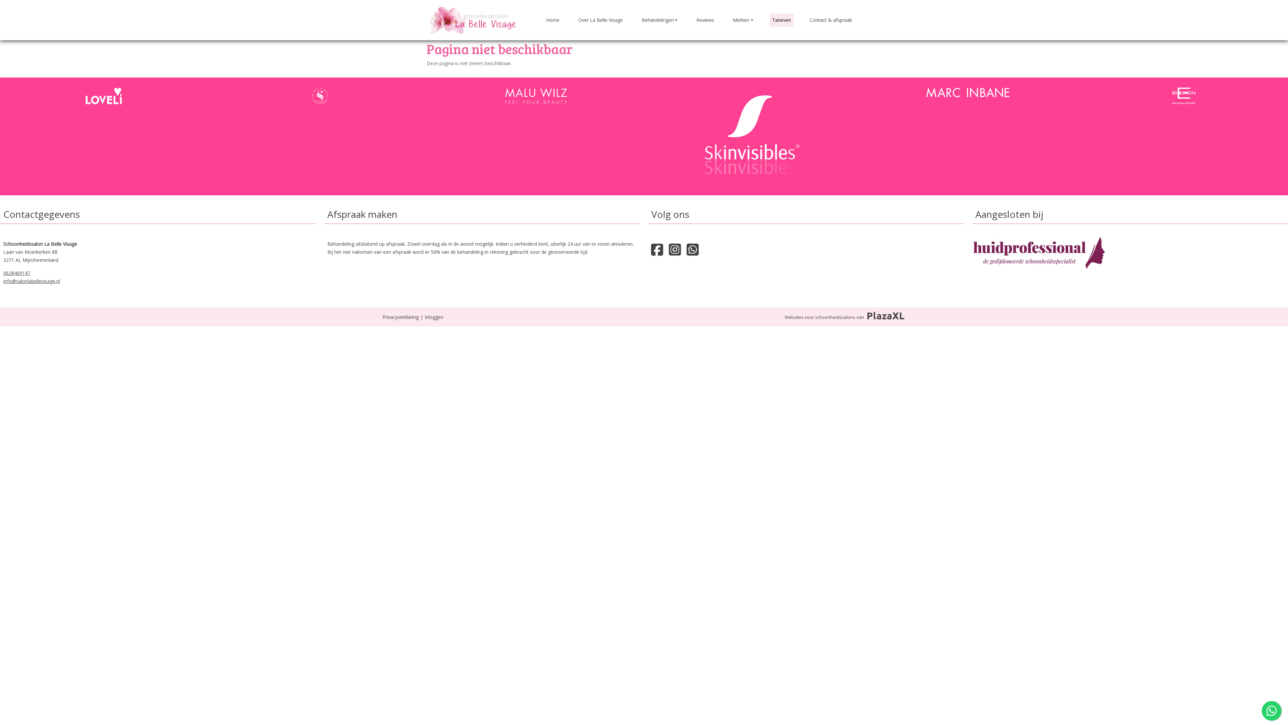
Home (552, 20)
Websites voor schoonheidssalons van (824, 317)
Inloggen (434, 317)
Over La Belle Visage (600, 20)
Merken (741, 20)
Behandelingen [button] (658, 20)
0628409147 (16, 273)
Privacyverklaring (400, 317)
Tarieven (781, 20)
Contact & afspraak (831, 20)
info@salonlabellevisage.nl (31, 281)
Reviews (705, 20)
